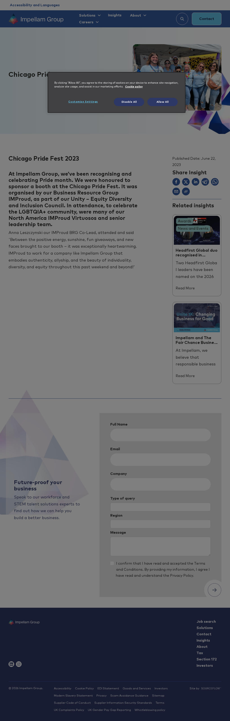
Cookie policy (134, 86)
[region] (117, 92)
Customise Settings (83, 102)
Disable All (129, 102)
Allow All (163, 102)
